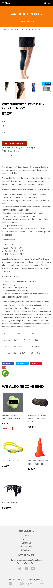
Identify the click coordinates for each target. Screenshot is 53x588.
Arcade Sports (26, 14)
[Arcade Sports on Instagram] (33, 569)
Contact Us (26, 543)
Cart (49, 3)
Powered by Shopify (35, 580)
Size (3, 122)
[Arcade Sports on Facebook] (26, 569)
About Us (26, 539)
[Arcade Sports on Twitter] (20, 569)
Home (4, 30)
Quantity (5, 132)
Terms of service (26, 546)
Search (26, 536)
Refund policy (26, 550)
